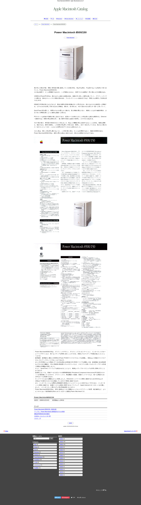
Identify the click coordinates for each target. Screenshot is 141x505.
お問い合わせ (82, 497)
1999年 (61, 458)
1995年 (61, 447)
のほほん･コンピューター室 (42, 416)
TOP (73, 497)
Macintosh (59, 18)
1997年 (61, 452)
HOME (46, 18)
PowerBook (36, 459)
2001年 (61, 461)
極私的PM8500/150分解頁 (42, 414)
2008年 (61, 475)
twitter (58, 497)
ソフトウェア (80, 18)
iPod (35, 449)
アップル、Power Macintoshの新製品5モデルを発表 (49, 411)
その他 (35, 462)
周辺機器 (88, 18)
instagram (66, 497)
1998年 (61, 455)
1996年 (70, 423)
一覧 (53, 18)
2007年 (61, 472)
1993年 (61, 441)
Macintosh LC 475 (130, 431)
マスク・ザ (37, 418)
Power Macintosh (69, 18)
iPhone (35, 447)
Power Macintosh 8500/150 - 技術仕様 (45, 409)
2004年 (61, 466)
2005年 (61, 469)
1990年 (61, 438)
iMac (6, 431)
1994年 (61, 444)
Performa (36, 454)
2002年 (61, 463)
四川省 (95, 18)
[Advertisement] (96, 461)
